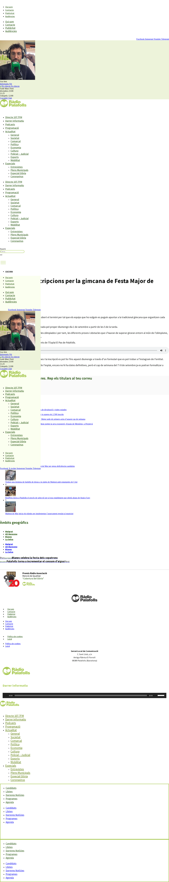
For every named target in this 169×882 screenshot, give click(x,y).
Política (14, 144)
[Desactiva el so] (155, 695)
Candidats (11, 807)
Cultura (14, 150)
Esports (15, 157)
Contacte (9, 10)
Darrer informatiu (14, 120)
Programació (12, 128)
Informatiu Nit (6, 84)
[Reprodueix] (6, 695)
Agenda (10, 802)
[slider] (161, 695)
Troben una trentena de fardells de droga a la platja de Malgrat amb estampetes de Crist (41, 482)
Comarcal (16, 141)
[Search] (1, 254)
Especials (10, 163)
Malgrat (9, 531)
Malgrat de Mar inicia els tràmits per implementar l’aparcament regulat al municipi (39, 513)
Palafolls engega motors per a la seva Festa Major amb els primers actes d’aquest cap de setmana (45, 419)
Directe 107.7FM (13, 117)
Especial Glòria (18, 173)
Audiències (10, 16)
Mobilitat (15, 160)
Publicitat (9, 13)
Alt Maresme (11, 534)
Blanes (8, 536)
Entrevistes (17, 166)
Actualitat (10, 131)
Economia (16, 147)
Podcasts (10, 124)
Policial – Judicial (20, 153)
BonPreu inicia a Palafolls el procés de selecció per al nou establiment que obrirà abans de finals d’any (47, 498)
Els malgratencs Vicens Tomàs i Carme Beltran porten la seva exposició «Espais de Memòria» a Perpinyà (49, 424)
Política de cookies (15, 636)
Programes (11, 818)
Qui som (9, 7)
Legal (9, 639)
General (15, 134)
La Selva (9, 539)
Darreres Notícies (15, 815)
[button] (3, 263)
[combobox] (12, 251)
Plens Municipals (19, 170)
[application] (84, 695)
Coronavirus (17, 176)
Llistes (9, 811)
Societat (15, 138)
